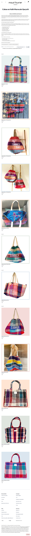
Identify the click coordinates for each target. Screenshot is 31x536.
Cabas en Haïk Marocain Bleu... (5, 444)
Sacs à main (3, 497)
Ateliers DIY (17, 510)
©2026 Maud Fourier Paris (19, 520)
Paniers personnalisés (4, 495)
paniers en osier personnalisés (24, 527)
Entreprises (17, 512)
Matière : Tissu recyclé (6, 48)
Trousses (2, 499)
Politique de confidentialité (19, 499)
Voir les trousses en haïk (5, 44)
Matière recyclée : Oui (18, 48)
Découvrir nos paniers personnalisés (13, 44)
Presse (17, 505)
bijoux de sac (7, 528)
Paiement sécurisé (3, 512)
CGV (16, 497)
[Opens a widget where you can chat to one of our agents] (28, 535)
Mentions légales (18, 495)
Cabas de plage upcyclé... (4, 372)
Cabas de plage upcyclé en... (5, 300)
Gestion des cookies (19, 503)
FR (2, 520)
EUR (10, 520)
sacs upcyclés (3, 528)
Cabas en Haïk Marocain (4, 408)
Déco (2, 501)
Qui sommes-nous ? (18, 501)
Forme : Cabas (13, 48)
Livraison (2, 510)
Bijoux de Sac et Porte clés (5, 503)
